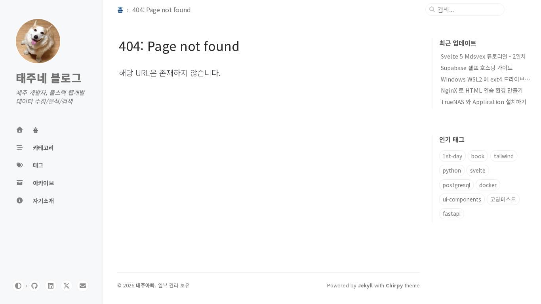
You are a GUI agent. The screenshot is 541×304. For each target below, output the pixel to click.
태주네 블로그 (49, 78)
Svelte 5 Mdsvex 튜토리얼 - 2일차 (483, 56)
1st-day (452, 156)
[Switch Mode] (18, 285)
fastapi (452, 213)
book (477, 156)
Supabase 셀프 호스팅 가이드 (476, 67)
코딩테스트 (503, 199)
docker (488, 185)
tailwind (504, 156)
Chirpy (394, 285)
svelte (478, 170)
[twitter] (66, 285)
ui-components (462, 199)
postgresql (456, 185)
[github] (34, 285)
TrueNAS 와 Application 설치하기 (483, 101)
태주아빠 (145, 285)
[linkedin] (50, 285)
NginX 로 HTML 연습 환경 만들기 (482, 90)
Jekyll (365, 285)
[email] (82, 285)
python (452, 170)
